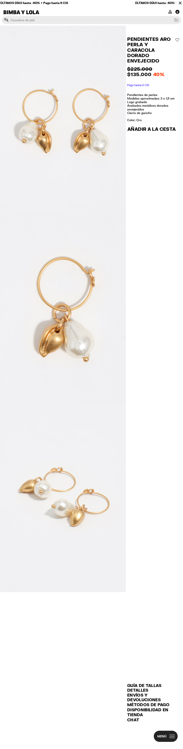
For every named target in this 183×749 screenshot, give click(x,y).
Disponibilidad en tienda (147, 712)
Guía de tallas (144, 685)
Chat (133, 719)
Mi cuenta (170, 11)
